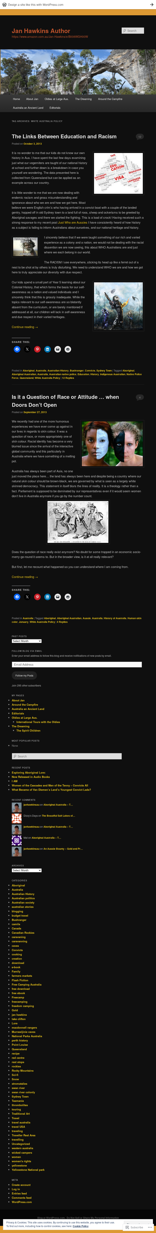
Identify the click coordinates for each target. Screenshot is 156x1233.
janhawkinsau (31, 804)
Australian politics (23, 898)
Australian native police (62, 374)
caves (15, 946)
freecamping (19, 1001)
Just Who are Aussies (72, 222)
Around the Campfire (110, 99)
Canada (16, 928)
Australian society (23, 902)
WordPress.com (22, 1202)
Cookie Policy (81, 1226)
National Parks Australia (27, 1036)
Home (16, 99)
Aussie (87, 618)
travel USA (18, 1127)
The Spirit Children (28, 730)
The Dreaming (83, 99)
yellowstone (19, 1165)
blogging (17, 911)
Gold (15, 1010)
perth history (20, 1040)
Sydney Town (104, 370)
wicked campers (22, 1152)
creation (17, 958)
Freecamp (18, 997)
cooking (17, 954)
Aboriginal (29, 370)
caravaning (19, 937)
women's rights (21, 1161)
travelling (18, 1139)
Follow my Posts (24, 675)
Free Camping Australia (26, 984)
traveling (17, 1131)
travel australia (21, 1122)
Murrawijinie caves (23, 1032)
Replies (68, 378)
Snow (15, 1079)
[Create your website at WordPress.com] (78, 4)
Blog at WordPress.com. (51, 1218)
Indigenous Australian (112, 374)
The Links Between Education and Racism (64, 136)
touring (16, 1109)
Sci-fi (15, 1075)
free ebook (18, 993)
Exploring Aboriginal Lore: (29, 772)
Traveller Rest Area (23, 1135)
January (23, 622)
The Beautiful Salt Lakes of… (58, 815)
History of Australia (115, 618)
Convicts (90, 370)
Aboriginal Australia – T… (58, 804)
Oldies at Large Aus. (57, 99)
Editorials (55, 108)
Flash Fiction (20, 980)
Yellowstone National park (28, 1170)
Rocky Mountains (23, 1070)
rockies (16, 1066)
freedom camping (23, 1006)
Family (16, 971)
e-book (16, 967)
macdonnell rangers (24, 1027)
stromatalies (19, 1084)
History (94, 374)
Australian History (58, 370)
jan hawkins (19, 1015)
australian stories (23, 907)
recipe (16, 1053)
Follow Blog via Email (27, 651)
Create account (21, 1185)
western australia (22, 1148)
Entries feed (19, 1193)
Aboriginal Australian (24, 374)
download (18, 963)
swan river (18, 1088)
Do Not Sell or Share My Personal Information (93, 1218)
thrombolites (20, 1105)
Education (83, 374)
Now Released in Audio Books (31, 777)
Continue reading (25, 327)
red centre (18, 1058)
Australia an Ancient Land (28, 108)
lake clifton (19, 1019)
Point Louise (20, 1045)
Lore (14, 1023)
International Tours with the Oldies (38, 722)
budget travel (20, 915)
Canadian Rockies (23, 933)
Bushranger (77, 370)
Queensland (27, 378)
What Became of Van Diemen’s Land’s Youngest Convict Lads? (51, 790)
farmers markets (22, 976)
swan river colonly (23, 1092)
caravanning (19, 941)
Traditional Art (21, 1113)
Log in (16, 1189)
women (16, 1157)
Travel (15, 1118)
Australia (41, 370)
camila (16, 924)
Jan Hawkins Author (41, 30)
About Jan (32, 99)
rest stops (18, 1062)
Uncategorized (21, 1144)
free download (21, 989)
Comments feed (21, 1198)
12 (139, 137)
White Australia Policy (47, 378)
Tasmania (18, 1101)
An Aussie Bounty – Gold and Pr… (63, 848)
